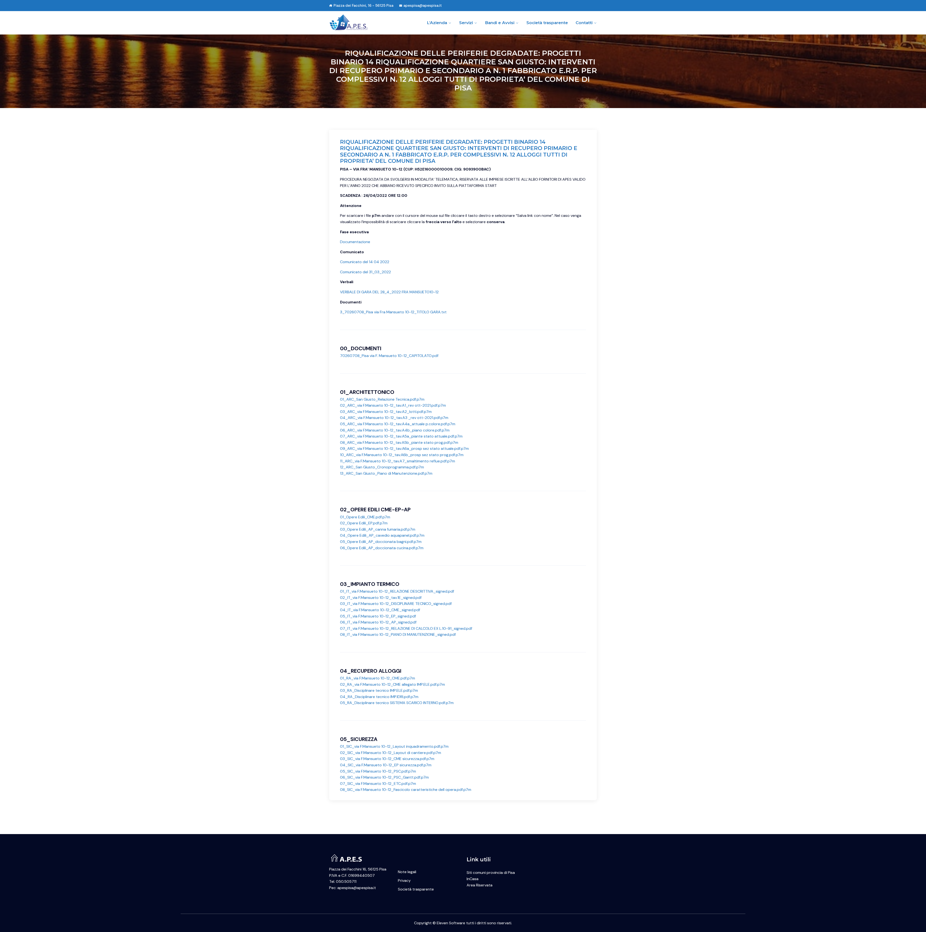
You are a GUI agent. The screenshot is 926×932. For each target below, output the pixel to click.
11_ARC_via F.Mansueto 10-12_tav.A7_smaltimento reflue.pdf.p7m (397, 461)
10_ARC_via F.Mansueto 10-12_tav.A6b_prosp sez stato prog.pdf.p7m (401, 454)
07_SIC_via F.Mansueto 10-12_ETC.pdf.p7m (378, 783)
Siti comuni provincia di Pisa (491, 872)
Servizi (466, 22)
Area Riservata (479, 885)
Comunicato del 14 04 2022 (364, 261)
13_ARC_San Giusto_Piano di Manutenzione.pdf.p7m (386, 473)
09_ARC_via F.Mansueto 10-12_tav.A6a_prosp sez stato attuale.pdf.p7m (404, 448)
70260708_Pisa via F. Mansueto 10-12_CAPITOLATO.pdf (389, 355)
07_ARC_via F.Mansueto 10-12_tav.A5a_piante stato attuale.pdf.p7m (401, 436)
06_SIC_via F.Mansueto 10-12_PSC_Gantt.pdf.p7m (384, 777)
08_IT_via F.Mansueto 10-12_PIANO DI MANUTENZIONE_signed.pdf (398, 634)
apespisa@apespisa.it (422, 5)
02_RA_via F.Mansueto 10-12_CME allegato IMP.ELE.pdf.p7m (392, 684)
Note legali (407, 871)
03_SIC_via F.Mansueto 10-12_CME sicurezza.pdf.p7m (387, 758)
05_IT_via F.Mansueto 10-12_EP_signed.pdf (378, 616)
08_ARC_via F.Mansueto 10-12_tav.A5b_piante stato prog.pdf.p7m (399, 442)
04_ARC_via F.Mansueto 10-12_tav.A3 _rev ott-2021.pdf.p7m (394, 417)
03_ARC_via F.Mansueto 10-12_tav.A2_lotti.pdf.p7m (386, 411)
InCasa (472, 878)
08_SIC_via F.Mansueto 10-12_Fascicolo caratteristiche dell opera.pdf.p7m (405, 789)
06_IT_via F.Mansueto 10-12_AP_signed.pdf (378, 622)
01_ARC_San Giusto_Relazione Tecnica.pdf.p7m (382, 399)
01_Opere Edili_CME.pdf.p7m (365, 517)
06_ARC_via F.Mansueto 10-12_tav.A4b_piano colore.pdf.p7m (394, 430)
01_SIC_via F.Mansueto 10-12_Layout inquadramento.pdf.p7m (394, 746)
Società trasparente (547, 22)
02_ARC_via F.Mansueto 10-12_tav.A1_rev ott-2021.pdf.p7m (393, 405)
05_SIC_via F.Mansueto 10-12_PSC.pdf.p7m (378, 771)
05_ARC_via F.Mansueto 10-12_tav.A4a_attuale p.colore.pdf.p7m (397, 423)
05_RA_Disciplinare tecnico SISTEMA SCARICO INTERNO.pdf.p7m (397, 702)
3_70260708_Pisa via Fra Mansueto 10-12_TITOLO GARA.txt (393, 312)
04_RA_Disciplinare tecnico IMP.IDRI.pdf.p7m (379, 696)
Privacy (404, 880)
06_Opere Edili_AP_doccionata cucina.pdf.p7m (381, 547)
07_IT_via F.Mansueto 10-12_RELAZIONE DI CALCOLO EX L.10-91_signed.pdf (406, 628)
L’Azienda (437, 22)
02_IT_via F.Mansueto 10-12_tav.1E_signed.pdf (381, 597)
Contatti (584, 22)
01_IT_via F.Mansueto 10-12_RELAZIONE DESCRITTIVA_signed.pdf (397, 591)
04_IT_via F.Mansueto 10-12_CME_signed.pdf (380, 609)
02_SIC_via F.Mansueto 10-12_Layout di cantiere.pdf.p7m (390, 752)
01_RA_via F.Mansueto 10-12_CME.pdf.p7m (377, 678)
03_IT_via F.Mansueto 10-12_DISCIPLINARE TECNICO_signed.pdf (396, 603)
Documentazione (355, 241)
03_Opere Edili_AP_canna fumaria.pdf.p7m (377, 529)
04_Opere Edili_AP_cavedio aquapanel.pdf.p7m (382, 535)
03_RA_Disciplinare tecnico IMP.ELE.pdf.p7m (379, 690)
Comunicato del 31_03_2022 (365, 271)
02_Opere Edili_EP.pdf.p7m (364, 523)
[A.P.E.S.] (360, 22)
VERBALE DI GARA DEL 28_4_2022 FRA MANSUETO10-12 (389, 292)
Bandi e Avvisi (499, 22)
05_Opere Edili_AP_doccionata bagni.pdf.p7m (381, 541)
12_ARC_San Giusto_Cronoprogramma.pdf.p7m (382, 467)
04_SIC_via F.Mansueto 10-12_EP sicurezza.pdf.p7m (385, 765)
